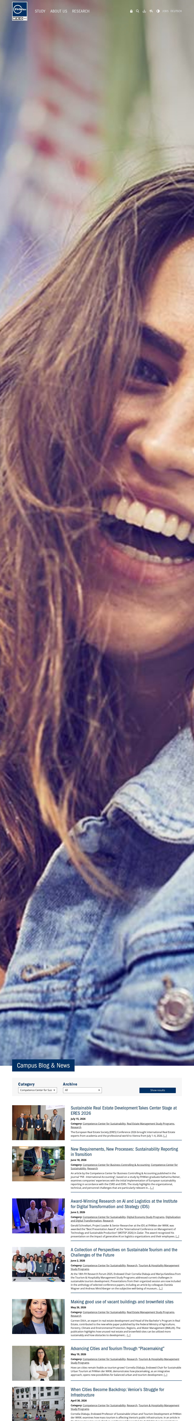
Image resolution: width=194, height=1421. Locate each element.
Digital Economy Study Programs (145, 1217)
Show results (157, 1090)
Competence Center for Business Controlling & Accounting (116, 1164)
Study (40, 11)
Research (81, 11)
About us (58, 11)
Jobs (165, 11)
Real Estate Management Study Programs (150, 1123)
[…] (165, 1135)
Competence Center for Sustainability (104, 1123)
